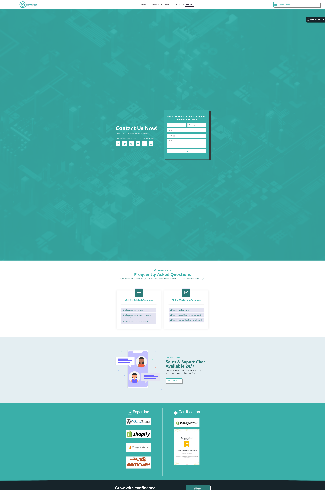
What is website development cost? (136, 322)
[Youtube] (138, 143)
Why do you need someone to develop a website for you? (137, 316)
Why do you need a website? (134, 310)
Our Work (142, 5)
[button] (138, 310)
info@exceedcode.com (128, 139)
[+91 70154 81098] (140, 139)
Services (155, 5)
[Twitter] (124, 143)
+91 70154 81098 (148, 139)
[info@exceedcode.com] (118, 139)
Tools (166, 5)
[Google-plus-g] (144, 143)
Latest (177, 5)
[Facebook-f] (118, 143)
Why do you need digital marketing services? (186, 315)
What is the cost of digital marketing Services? (187, 320)
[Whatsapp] (151, 143)
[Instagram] (131, 143)
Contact (189, 5)
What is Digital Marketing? (180, 310)
